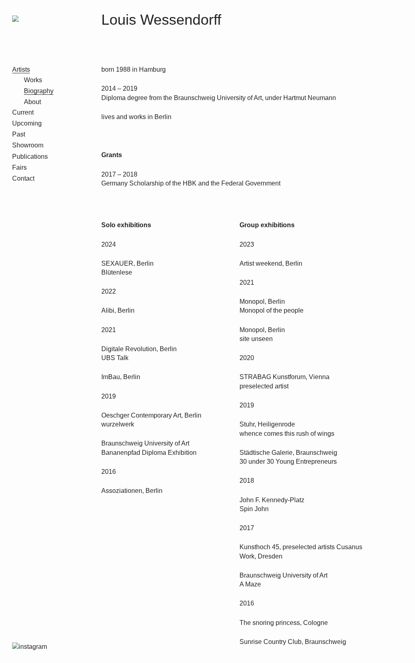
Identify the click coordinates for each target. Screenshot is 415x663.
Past (18, 134)
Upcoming (27, 123)
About (32, 101)
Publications (30, 156)
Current (23, 112)
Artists (21, 69)
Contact (23, 178)
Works (33, 80)
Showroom (27, 145)
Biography (38, 90)
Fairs (19, 167)
